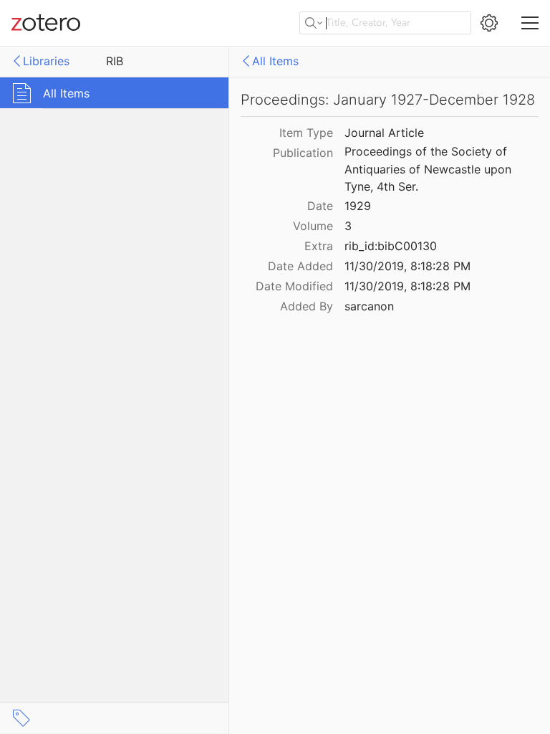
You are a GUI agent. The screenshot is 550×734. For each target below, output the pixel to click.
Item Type (306, 132)
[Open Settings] (489, 23)
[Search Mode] (313, 23)
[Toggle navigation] (530, 22)
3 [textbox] (348, 226)
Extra (318, 246)
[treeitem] (114, 92)
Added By (306, 306)
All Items (275, 61)
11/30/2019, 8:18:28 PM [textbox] (407, 266)
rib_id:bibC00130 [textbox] (390, 246)
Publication (303, 153)
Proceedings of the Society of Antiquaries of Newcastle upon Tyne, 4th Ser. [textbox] (429, 169)
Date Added (300, 266)
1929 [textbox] (357, 206)
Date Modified (294, 286)
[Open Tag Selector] (21, 718)
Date (320, 206)
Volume (313, 226)
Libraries (46, 61)
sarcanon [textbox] (369, 306)
